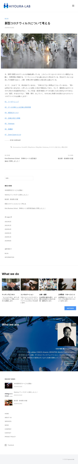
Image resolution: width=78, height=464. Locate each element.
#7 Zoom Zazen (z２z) (13, 134)
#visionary (46, 147)
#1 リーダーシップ (12, 102)
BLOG (6, 18)
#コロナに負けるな (55, 147)
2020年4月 (8, 229)
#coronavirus (17, 147)
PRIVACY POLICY (10, 436)
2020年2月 (8, 233)
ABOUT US (8, 417)
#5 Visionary (9, 123)
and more (70, 308)
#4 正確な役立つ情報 (12, 118)
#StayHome (31, 147)
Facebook (11, 445)
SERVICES (8, 421)
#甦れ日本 (64, 147)
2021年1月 (8, 225)
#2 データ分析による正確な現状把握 (18, 107)
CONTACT (8, 433)
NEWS (7, 425)
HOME (7, 413)
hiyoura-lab (70, 459)
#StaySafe (39, 147)
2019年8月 (8, 241)
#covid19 (24, 147)
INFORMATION (9, 257)
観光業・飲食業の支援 (65, 158)
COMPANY (8, 429)
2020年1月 (8, 237)
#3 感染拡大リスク (12, 112)
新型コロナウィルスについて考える (15, 203)
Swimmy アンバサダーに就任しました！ (17, 194)
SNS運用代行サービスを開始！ (14, 190)
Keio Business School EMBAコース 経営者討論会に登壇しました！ (25, 208)
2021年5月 (8, 221)
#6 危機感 (9, 129)
